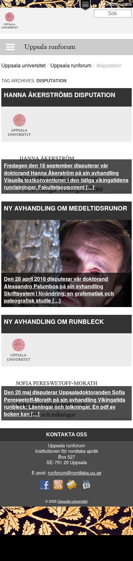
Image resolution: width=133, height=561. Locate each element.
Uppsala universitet (23, 65)
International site (116, 4)
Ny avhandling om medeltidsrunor (65, 207)
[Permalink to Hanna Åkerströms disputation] (66, 110)
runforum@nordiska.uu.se (74, 472)
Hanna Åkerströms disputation (59, 94)
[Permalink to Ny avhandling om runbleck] (66, 337)
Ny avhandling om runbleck (54, 321)
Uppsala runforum (70, 65)
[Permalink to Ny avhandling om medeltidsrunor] (66, 223)
